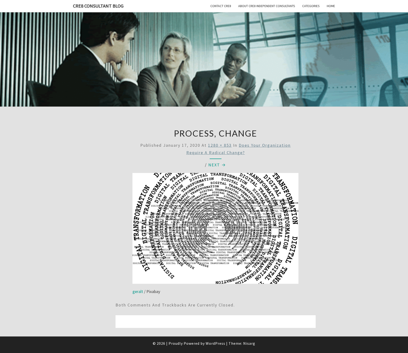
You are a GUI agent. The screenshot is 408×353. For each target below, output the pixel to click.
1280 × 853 (220, 145)
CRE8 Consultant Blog (98, 6)
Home (331, 6)
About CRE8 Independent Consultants (266, 6)
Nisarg (249, 343)
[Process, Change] (215, 230)
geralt (137, 291)
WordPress (215, 343)
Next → (217, 165)
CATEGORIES (311, 6)
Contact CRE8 (220, 6)
